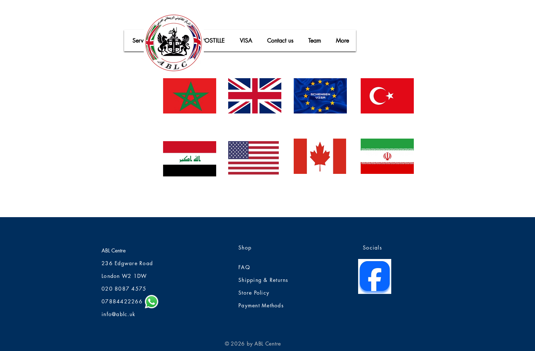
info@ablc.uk (118, 314)
